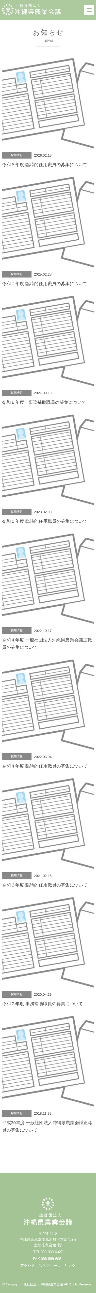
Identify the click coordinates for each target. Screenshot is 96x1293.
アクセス (27, 1265)
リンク (70, 1265)
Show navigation (89, 10)
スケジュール (50, 1265)
